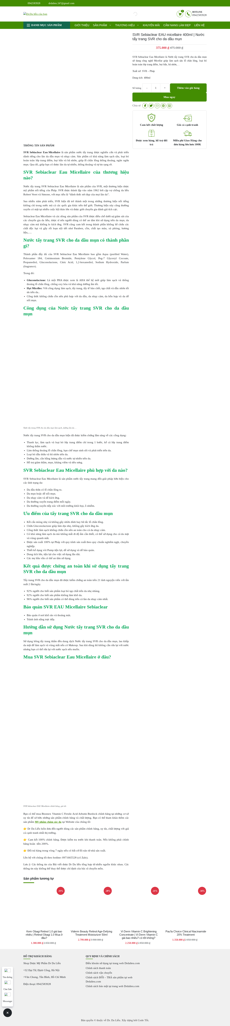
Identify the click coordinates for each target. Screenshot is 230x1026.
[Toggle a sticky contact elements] (7, 1012)
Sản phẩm (100, 25)
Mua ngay (169, 97)
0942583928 (34, 3)
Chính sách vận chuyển (99, 972)
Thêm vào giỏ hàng (188, 87)
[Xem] (145, 105)
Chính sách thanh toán (98, 968)
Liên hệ (199, 25)
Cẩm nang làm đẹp (177, 25)
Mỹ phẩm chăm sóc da (48, 821)
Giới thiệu (82, 25)
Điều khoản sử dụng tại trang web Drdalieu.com (113, 963)
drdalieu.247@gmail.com (61, 3)
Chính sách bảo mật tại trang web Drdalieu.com (112, 986)
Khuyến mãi (151, 25)
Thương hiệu (125, 25)
